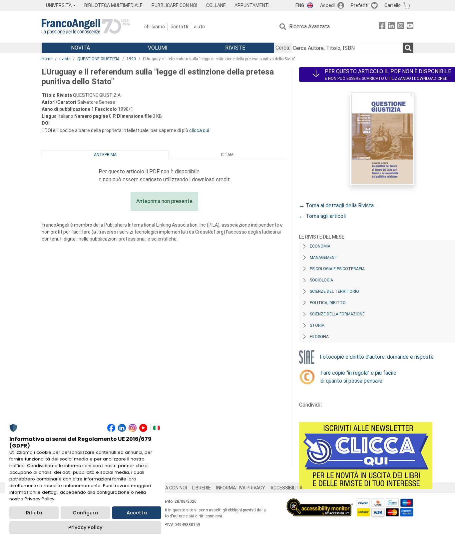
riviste (64, 59)
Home (47, 59)
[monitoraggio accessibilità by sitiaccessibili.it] (319, 502)
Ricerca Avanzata (309, 26)
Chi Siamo (154, 26)
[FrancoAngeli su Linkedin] (391, 26)
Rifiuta (34, 512)
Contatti (179, 26)
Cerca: (282, 48)
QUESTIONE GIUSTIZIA (98, 59)
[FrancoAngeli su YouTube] (410, 26)
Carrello (392, 5)
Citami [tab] (227, 154)
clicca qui (199, 130)
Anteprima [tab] (105, 154)
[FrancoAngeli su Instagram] (400, 26)
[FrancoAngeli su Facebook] (382, 26)
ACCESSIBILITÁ (286, 487)
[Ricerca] (408, 48)
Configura (85, 512)
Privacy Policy (85, 527)
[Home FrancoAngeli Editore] (86, 27)
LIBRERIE (201, 487)
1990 (131, 59)
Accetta (137, 512)
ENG (299, 5)
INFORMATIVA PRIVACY (240, 487)
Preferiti (359, 5)
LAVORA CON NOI (169, 487)
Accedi (327, 5)
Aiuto (199, 26)
